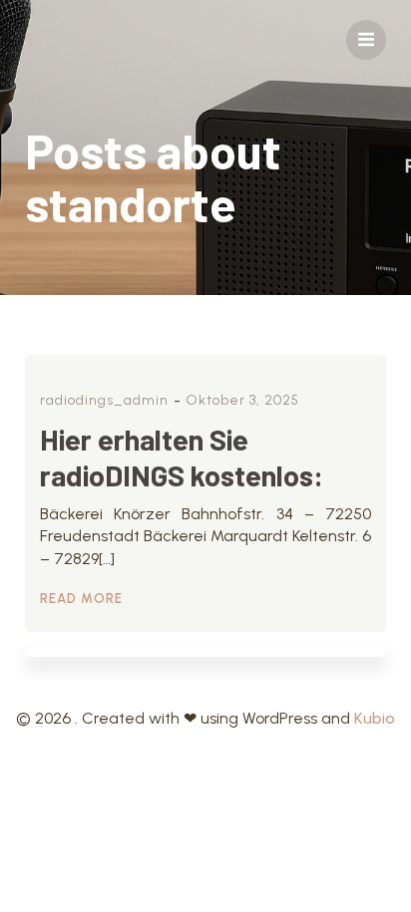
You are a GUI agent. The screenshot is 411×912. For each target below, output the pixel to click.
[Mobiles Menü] (366, 40)
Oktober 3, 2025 (242, 400)
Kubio (374, 718)
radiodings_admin (104, 400)
